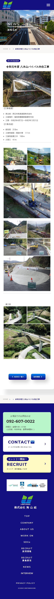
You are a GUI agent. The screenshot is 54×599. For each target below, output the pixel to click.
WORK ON (27, 536)
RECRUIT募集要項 (27, 559)
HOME (5, 49)
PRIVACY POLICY (25, 583)
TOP (27, 516)
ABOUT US (27, 529)
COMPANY (27, 523)
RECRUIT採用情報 (27, 549)
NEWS (27, 567)
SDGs (27, 542)
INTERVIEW (27, 573)
